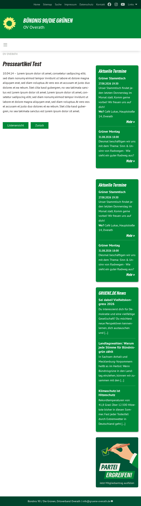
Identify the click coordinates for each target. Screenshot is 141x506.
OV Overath (10, 54)
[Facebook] (109, 4)
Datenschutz (86, 4)
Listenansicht (15, 125)
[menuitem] (37, 4)
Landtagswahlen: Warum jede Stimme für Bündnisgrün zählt (117, 347)
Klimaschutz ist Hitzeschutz (109, 393)
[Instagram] (116, 4)
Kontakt (100, 4)
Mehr (129, 121)
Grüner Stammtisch (112, 78)
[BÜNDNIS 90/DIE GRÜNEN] (9, 23)
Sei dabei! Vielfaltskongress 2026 (115, 302)
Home (37, 4)
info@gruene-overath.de (96, 501)
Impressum (70, 4)
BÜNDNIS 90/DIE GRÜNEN (48, 20)
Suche (58, 4)
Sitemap (47, 4)
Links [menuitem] (131, 4)
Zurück (39, 125)
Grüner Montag (109, 131)
